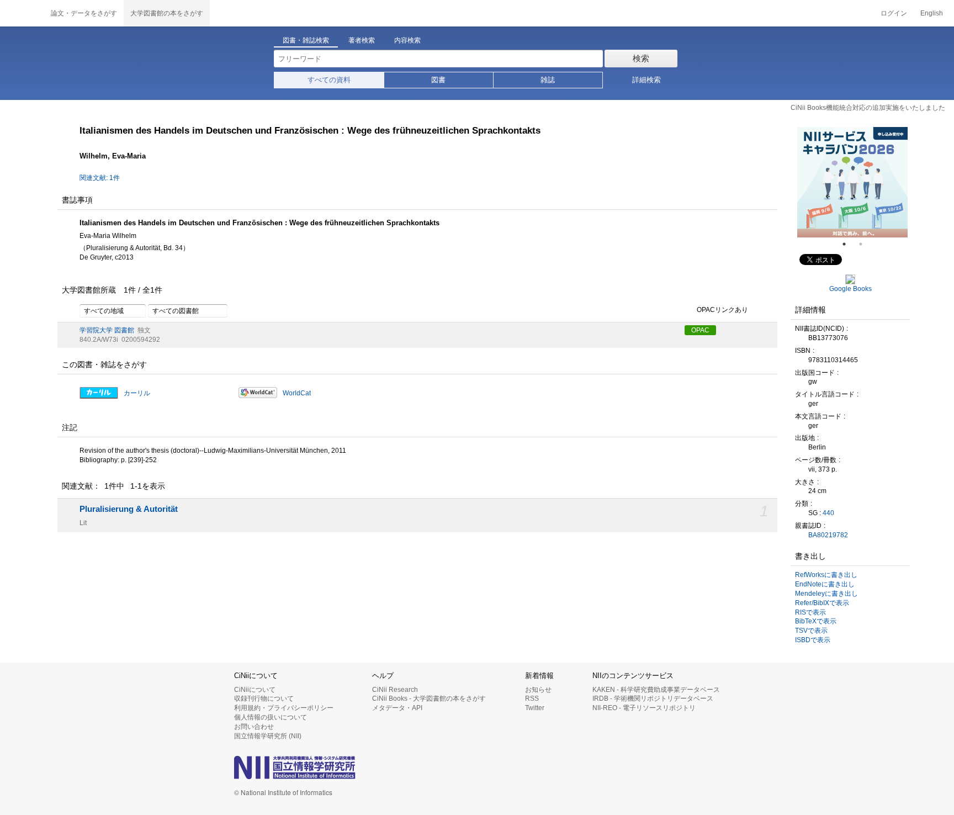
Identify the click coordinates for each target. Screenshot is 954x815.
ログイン (894, 13)
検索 (641, 58)
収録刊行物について (264, 698)
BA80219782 (828, 535)
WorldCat (297, 393)
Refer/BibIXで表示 (822, 603)
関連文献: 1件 (100, 178)
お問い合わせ (254, 727)
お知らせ (538, 690)
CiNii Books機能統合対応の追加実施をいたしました (868, 108)
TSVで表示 (811, 630)
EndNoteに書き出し (825, 584)
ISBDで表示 (812, 640)
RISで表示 (810, 612)
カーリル (137, 393)
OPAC (700, 330)
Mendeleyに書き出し (826, 593)
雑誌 (547, 80)
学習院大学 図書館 (107, 330)
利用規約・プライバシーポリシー (283, 708)
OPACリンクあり (722, 310)
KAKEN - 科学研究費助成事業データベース (656, 690)
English (931, 13)
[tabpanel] (852, 182)
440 (828, 513)
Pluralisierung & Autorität (129, 509)
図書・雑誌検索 (306, 40)
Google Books (850, 289)
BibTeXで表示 (815, 621)
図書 (438, 80)
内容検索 (407, 40)
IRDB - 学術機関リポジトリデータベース (652, 698)
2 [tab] (865, 244)
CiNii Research (395, 690)
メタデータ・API (397, 708)
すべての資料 (329, 80)
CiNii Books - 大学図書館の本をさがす (429, 698)
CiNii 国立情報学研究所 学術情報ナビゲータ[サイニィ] (22, 13)
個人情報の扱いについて (270, 717)
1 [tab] (848, 244)
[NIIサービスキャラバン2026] (852, 182)
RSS (532, 698)
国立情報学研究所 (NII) (267, 736)
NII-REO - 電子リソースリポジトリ (644, 708)
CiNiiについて (254, 690)
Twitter (534, 708)
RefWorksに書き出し (826, 575)
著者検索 (361, 40)
